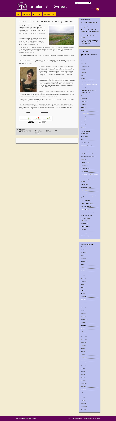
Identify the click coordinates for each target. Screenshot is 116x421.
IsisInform (28, 131)
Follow (43, 122)
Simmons (83, 229)
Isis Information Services (21, 418)
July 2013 (83, 275)
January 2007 (83, 386)
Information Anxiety (56, 104)
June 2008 (83, 371)
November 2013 (84, 273)
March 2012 (83, 296)
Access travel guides (35, 27)
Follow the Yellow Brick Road (39, 30)
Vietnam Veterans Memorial (86, 203)
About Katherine (49, 14)
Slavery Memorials (85, 190)
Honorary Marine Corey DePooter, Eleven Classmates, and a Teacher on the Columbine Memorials (90, 31)
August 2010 (83, 325)
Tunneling (83, 78)
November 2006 (84, 389)
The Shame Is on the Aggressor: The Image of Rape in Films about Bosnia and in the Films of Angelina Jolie (89, 41)
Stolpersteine (83, 193)
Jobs (82, 139)
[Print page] (25, 120)
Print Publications (84, 226)
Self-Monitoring (84, 66)
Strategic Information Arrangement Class (89, 196)
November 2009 (84, 339)
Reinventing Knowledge (86, 87)
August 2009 (83, 345)
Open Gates (28, 112)
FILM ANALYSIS (85, 131)
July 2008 (83, 368)
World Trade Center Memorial (87, 212)
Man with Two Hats (85, 168)
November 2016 (84, 246)
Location (82, 110)
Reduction (83, 63)
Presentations (83, 223)
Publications (37, 14)
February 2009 (84, 357)
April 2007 (83, 377)
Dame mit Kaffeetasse (44, 112)
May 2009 (83, 354)
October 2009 (83, 342)
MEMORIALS (84, 142)
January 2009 (83, 360)
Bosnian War (83, 136)
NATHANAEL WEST (85, 215)
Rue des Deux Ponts (85, 187)
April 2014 (83, 270)
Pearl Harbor (83, 184)
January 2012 (83, 299)
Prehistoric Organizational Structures (88, 84)
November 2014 (84, 261)
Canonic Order (84, 95)
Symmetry (83, 124)
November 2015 (84, 252)
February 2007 (84, 383)
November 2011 (84, 304)
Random (82, 116)
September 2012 (84, 281)
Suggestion (83, 69)
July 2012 (83, 284)
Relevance (83, 119)
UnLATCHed (37, 133)
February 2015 (84, 258)
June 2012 (83, 287)
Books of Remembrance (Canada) (88, 156)
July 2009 (83, 348)
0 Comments (48, 131)
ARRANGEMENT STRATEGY (38, 132)
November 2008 (84, 365)
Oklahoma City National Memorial (88, 177)
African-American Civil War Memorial (88, 148)
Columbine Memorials (85, 162)
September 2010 (84, 322)
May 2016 (83, 249)
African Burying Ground (86, 145)
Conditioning (83, 60)
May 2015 (83, 255)
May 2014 (83, 267)
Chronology (83, 101)
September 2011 (84, 307)
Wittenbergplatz (84, 209)
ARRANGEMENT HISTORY (87, 81)
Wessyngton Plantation (85, 206)
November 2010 (84, 319)
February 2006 (84, 406)
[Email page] (47, 120)
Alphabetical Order (85, 92)
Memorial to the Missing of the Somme (89, 174)
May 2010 (83, 331)
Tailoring (82, 75)
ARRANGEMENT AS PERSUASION (89, 54)
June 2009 (83, 351)
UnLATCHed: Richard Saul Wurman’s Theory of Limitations (46, 21)
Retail (82, 121)
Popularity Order (84, 113)
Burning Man (83, 159)
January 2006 (83, 409)
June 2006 (83, 397)
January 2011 (83, 316)
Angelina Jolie (84, 133)
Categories (83, 98)
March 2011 (83, 313)
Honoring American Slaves (86, 26)
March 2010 (83, 334)
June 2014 (83, 264)
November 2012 (84, 278)
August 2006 (83, 392)
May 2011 (83, 310)
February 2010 (84, 336)
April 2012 (83, 293)
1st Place (82, 58)
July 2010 (83, 328)
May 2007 (83, 374)
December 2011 (84, 302)
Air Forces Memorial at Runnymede (88, 150)
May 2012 (83, 290)
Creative (82, 104)
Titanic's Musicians (85, 200)
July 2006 (83, 394)
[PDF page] (37, 120)
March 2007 (83, 380)
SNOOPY (83, 233)
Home (18, 14)
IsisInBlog (26, 14)
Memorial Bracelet (84, 171)
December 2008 (84, 363)
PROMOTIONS (84, 218)
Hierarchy (83, 107)
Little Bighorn (84, 165)
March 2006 (83, 403)
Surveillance (83, 72)
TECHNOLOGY (84, 235)
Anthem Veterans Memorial (86, 153)
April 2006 (83, 400)
